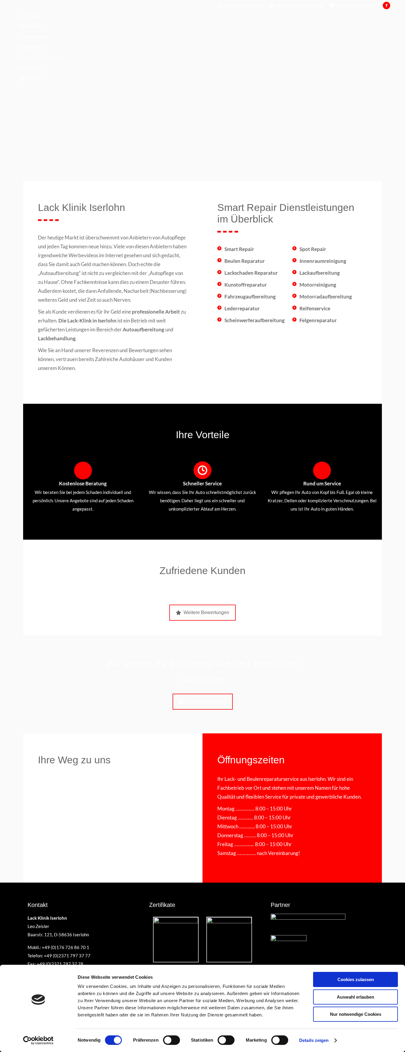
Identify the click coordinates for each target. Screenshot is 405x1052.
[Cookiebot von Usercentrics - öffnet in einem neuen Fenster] (38, 1040)
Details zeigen (314, 1040)
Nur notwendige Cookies (355, 1014)
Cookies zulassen (355, 979)
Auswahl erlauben (355, 996)
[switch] (171, 1040)
